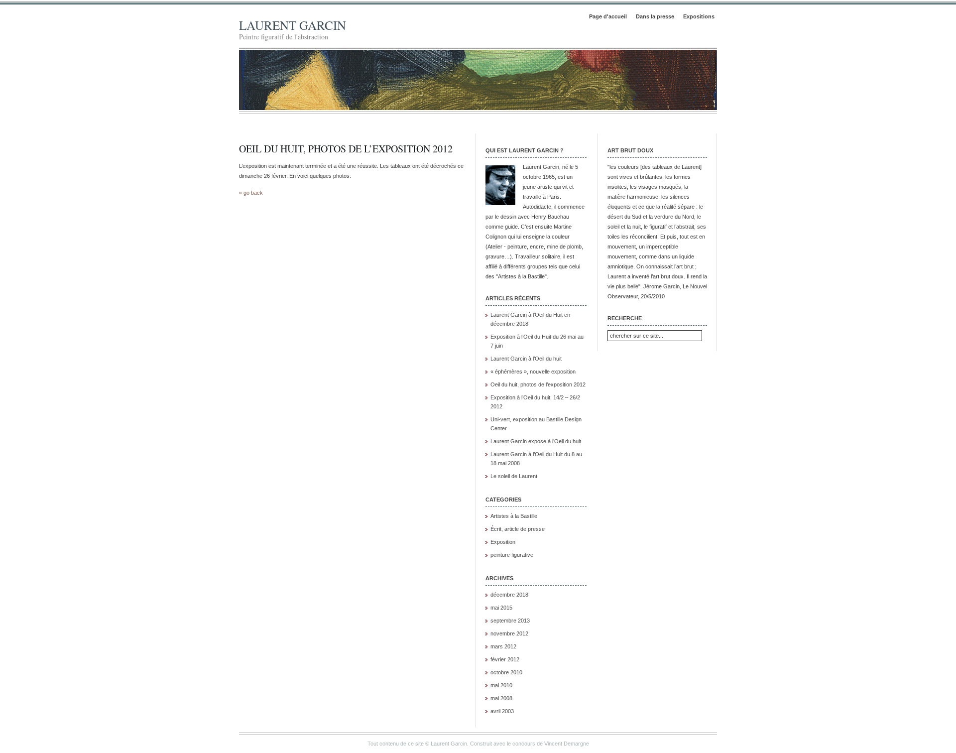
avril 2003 (502, 711)
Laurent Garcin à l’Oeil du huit (526, 359)
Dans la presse (655, 16)
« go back (251, 193)
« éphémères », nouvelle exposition (533, 372)
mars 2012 (503, 646)
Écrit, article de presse (517, 529)
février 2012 (504, 659)
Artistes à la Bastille (513, 516)
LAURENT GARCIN (292, 25)
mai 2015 (501, 608)
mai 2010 (501, 685)
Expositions (699, 16)
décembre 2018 (509, 595)
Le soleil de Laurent (513, 476)
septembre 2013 (510, 621)
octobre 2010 (506, 672)
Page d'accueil (608, 16)
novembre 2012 (509, 633)
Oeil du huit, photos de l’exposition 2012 (346, 148)
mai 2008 (501, 698)
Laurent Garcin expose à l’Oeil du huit (535, 441)
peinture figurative (511, 555)
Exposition (502, 542)
